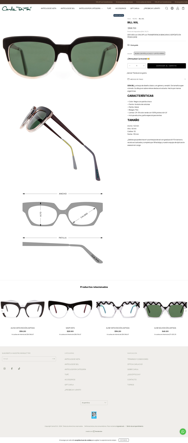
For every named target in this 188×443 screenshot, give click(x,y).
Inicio (129, 19)
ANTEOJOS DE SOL (68, 8)
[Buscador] (166, 9)
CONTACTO (132, 379)
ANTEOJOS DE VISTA (48, 8)
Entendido (123, 440)
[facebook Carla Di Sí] (12, 368)
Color (129, 53)
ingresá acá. (121, 426)
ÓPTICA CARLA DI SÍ (134, 364)
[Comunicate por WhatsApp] (183, 432)
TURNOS (130, 385)
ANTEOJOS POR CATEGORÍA (90, 8)
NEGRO (135, 19)
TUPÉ (109, 8)
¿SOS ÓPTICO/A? (133, 374)
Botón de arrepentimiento (135, 426)
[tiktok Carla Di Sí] (19, 368)
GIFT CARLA (134, 8)
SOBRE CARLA (132, 369)
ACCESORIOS (120, 8)
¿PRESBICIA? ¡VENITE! (152, 8)
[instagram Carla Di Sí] (4, 368)
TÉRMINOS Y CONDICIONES (137, 359)
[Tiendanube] (94, 432)
